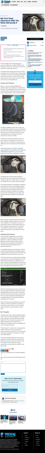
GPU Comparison (5, 5)
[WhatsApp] (21, 39)
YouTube (38, 445)
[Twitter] (19, 39)
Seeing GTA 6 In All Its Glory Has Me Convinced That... (22, 422)
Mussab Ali (4, 25)
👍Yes (2, 350)
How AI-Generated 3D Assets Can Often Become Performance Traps (4, 421)
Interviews (27, 437)
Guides (18, 1)
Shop (37, 435)
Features (27, 439)
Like (42, 42)
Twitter (37, 443)
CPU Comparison (14, 5)
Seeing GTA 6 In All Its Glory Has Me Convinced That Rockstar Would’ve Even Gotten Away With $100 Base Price (35, 59)
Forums (29, 1)
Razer (14, 410)
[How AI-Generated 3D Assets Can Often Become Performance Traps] (4, 417)
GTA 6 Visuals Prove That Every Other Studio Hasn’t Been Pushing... (12, 422)
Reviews (14, 1)
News (3, 1)
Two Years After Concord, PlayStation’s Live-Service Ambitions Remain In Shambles (35, 65)
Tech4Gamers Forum (18, 400)
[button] (43, 1)
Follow (41, 45)
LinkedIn (38, 441)
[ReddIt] (24, 39)
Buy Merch (34, 1)
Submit (2, 374)
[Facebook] (16, 39)
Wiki (22, 1)
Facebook (38, 439)
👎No (6, 350)
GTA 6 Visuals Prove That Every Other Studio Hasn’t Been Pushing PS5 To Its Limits (35, 56)
